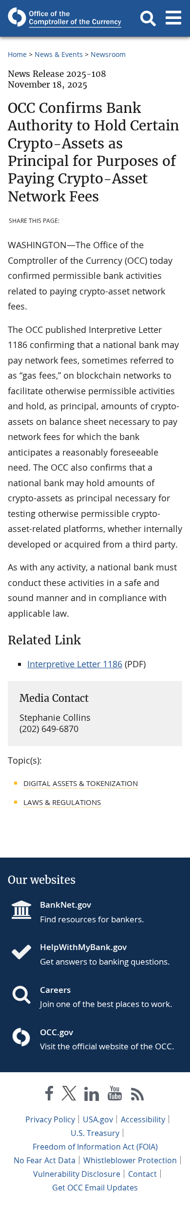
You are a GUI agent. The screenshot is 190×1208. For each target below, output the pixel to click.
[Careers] (25, 996)
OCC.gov (56, 1032)
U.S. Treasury (95, 1133)
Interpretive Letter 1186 (74, 664)
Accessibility (143, 1119)
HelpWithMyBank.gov (83, 946)
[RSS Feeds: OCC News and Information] (137, 1095)
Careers (55, 989)
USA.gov (98, 1119)
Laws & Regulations (62, 802)
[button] (148, 18)
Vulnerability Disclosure (76, 1174)
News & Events (59, 54)
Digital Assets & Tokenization (80, 783)
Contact (142, 1174)
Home (17, 54)
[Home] (25, 953)
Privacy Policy (50, 1119)
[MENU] (173, 18)
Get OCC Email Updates (95, 1187)
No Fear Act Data (45, 1160)
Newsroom (108, 54)
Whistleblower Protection (130, 1160)
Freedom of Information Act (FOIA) (95, 1146)
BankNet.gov (65, 904)
